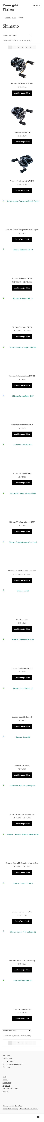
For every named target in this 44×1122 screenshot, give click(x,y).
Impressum (6, 1086)
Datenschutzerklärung (10, 1109)
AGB (5, 1077)
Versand (5, 1091)
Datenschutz (7, 1083)
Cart (33, 1116)
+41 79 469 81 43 (9, 1061)
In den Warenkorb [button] (22, 190)
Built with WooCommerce (29, 1109)
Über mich (6, 1067)
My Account (7, 1118)
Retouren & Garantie (10, 1088)
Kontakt (5, 1080)
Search (22, 1118)
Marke (14, 18)
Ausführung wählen (22, 93)
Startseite (7, 18)
